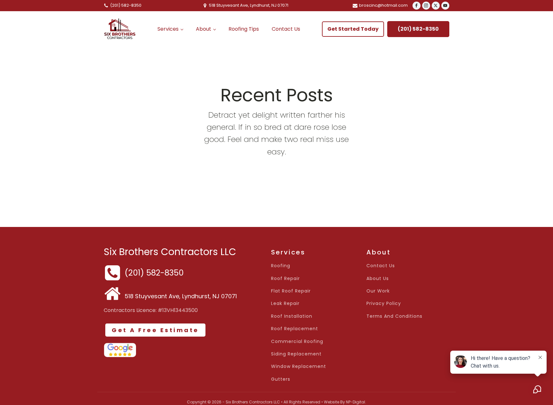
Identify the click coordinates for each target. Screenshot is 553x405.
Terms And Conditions (394, 316)
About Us (377, 278)
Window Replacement (298, 366)
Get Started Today (353, 29)
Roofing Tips (243, 29)
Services (168, 29)
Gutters (280, 379)
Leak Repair (285, 303)
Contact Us (286, 29)
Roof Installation (291, 316)
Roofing (280, 265)
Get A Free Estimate (155, 330)
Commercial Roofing (297, 341)
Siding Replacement (296, 354)
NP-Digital (355, 402)
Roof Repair (285, 278)
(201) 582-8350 (418, 29)
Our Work (378, 291)
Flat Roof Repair (291, 291)
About (203, 29)
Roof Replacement (294, 328)
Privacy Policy (383, 303)
